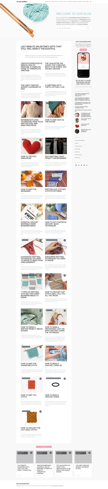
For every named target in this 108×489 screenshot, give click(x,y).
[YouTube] (84, 165)
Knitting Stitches (54, 1)
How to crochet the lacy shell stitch (30, 429)
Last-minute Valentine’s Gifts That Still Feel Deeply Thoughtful (41, 47)
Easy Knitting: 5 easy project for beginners (55, 157)
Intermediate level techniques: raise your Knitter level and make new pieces (32, 122)
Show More (43, 446)
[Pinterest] (81, 165)
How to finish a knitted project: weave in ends (32, 329)
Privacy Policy (61, 485)
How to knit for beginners (28, 190)
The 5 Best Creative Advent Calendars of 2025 (31, 87)
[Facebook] (76, 165)
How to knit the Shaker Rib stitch (29, 364)
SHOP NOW (83, 49)
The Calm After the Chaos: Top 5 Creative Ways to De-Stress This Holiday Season (55, 66)
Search (87, 28)
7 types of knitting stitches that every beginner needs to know (30, 295)
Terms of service (55, 485)
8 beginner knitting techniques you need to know (55, 259)
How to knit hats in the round (54, 121)
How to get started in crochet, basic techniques (55, 224)
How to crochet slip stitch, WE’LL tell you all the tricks (55, 294)
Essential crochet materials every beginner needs (29, 224)
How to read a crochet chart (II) (53, 364)
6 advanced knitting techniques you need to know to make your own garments (32, 259)
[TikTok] (87, 165)
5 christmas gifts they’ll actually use (54, 86)
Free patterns (86, 1)
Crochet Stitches (62, 1)
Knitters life (80, 1)
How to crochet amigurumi (29, 157)
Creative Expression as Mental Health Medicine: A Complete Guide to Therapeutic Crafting (31, 67)
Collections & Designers (72, 1)
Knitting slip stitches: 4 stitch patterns (55, 190)
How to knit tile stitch (28, 396)
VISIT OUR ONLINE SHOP (22, 483)
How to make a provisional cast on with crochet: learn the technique (54, 330)
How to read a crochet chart (52, 396)
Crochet (24, 139)
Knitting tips (48, 1)
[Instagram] (79, 165)
